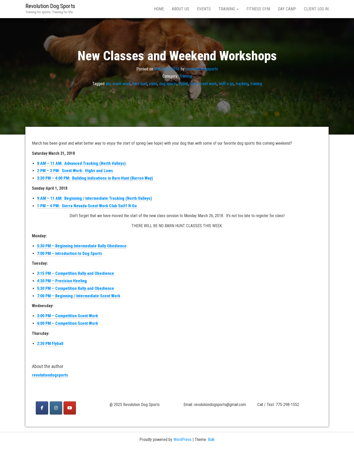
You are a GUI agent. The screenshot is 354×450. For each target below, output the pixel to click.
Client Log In (316, 8)
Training (227, 8)
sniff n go (226, 83)
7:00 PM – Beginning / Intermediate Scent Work (78, 295)
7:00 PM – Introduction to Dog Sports (69, 253)
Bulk (211, 439)
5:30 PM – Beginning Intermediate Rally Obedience (81, 246)
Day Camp (287, 8)
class (153, 83)
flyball (183, 83)
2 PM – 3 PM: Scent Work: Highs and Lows (75, 170)
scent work (208, 83)
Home (159, 8)
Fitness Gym (258, 8)
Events (204, 8)
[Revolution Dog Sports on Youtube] (69, 408)
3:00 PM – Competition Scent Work (67, 315)
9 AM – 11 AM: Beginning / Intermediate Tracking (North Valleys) (94, 198)
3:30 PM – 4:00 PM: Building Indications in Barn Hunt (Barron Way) (95, 178)
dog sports (168, 83)
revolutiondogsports (202, 68)
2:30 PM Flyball (50, 343)
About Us (180, 8)
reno (193, 83)
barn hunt (139, 83)
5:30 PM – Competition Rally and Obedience (75, 288)
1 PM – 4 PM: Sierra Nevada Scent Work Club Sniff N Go (87, 205)
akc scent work (118, 83)
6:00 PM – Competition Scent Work (67, 323)
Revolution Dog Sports (50, 6)
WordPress (182, 439)
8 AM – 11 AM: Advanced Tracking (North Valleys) (81, 163)
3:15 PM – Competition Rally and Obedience (75, 273)
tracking (242, 83)
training (256, 83)
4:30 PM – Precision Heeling (62, 280)
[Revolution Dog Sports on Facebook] (42, 408)
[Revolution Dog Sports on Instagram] (56, 408)
